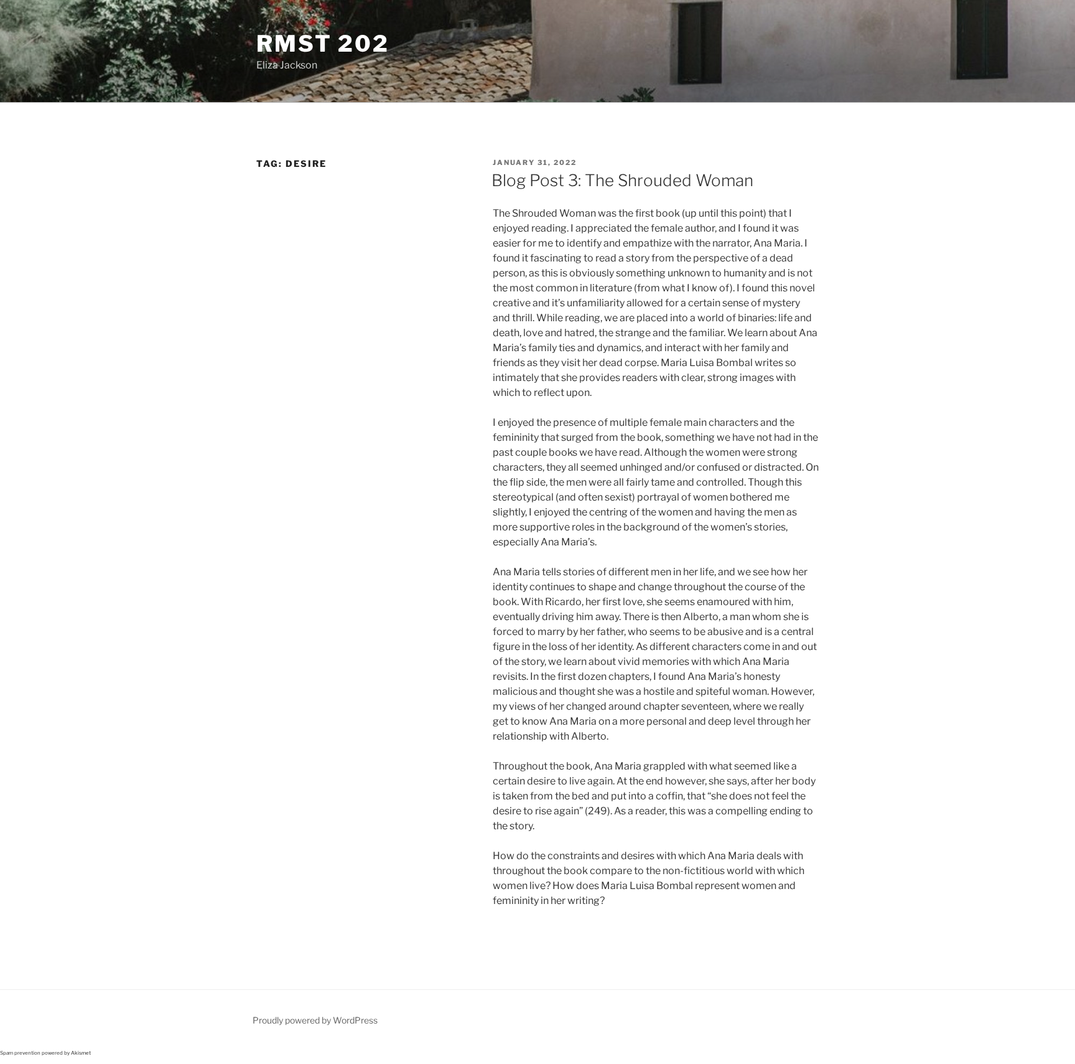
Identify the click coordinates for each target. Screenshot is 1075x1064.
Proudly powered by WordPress (315, 1020)
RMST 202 (322, 43)
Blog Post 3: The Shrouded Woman (622, 180)
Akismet (81, 1053)
